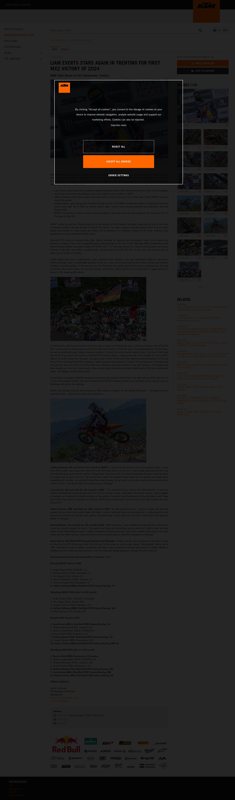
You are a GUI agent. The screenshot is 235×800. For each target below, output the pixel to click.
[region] (118, 132)
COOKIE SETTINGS (118, 175)
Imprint (123, 125)
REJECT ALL (118, 146)
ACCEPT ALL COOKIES (118, 161)
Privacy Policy (115, 125)
